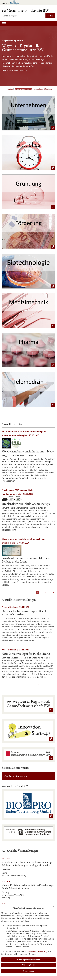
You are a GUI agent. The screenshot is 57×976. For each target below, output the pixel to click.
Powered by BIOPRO (15, 786)
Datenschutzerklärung (37, 951)
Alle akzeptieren (28, 965)
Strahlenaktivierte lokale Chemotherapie (26, 504)
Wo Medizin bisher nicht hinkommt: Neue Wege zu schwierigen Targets (28, 453)
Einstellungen (28, 971)
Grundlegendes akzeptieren (28, 959)
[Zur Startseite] (26, 10)
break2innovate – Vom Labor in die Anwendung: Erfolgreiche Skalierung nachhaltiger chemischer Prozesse (27, 865)
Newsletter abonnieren (15, 776)
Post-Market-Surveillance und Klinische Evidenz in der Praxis (26, 560)
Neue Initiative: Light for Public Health (26, 654)
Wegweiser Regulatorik (23, 89)
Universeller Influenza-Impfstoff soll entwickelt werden (24, 613)
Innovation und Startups (43, 89)
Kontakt (10, 89)
